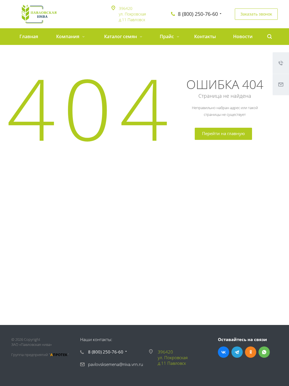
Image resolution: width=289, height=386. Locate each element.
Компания (68, 36)
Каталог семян (121, 36)
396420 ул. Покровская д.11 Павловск (132, 14)
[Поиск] (269, 36)
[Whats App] (264, 352)
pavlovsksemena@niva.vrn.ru (115, 364)
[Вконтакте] (223, 352)
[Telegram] (237, 352)
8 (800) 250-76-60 (198, 13)
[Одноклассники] (250, 352)
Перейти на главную (223, 133)
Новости (243, 36)
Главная (28, 36)
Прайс (167, 36)
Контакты (205, 36)
